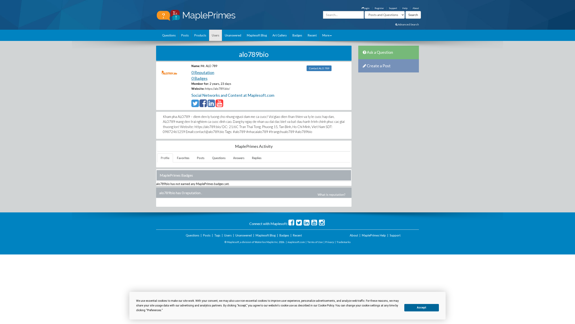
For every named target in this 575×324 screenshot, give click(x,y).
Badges (297, 35)
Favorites (183, 158)
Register (379, 8)
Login (366, 8)
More (326, 35)
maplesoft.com (296, 242)
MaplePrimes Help (374, 235)
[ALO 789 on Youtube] (219, 105)
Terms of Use (315, 242)
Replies (256, 158)
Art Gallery (279, 35)
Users (215, 35)
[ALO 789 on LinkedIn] (211, 105)
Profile (165, 158)
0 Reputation (202, 72)
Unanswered (233, 35)
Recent (312, 35)
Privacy (329, 242)
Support (393, 8)
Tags (217, 235)
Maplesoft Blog (257, 35)
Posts (185, 35)
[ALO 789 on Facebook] (203, 105)
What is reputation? (331, 194)
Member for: (200, 84)
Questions (169, 35)
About (416, 8)
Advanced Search (408, 24)
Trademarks (343, 242)
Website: (197, 88)
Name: (195, 66)
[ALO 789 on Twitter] (195, 105)
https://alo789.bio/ (217, 88)
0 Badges (199, 78)
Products (200, 35)
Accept (421, 307)
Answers (238, 158)
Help (404, 8)
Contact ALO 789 (319, 68)
